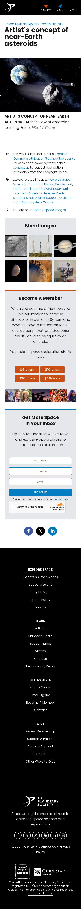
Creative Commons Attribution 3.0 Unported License (44, 156)
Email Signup (40, 695)
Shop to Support (40, 746)
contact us (21, 167)
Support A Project (40, 739)
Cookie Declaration (40, 893)
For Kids (40, 607)
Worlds (48, 202)
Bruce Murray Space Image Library (34, 24)
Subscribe (40, 492)
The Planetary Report (40, 666)
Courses (40, 659)
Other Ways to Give (40, 761)
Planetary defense (41, 193)
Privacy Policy (60, 499)
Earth (17, 189)
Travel (40, 754)
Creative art (63, 184)
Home (37, 210)
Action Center (40, 687)
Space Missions (40, 584)
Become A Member (40, 702)
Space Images (55, 210)
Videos (40, 651)
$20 (27, 378)
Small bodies (35, 198)
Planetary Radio (40, 636)
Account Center (23, 846)
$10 (52, 369)
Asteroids (54, 179)
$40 (52, 378)
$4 (27, 369)
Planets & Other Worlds (40, 577)
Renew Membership (40, 731)
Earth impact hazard (37, 189)
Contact (40, 710)
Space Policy (40, 600)
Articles (40, 628)
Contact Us (47, 846)
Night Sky (40, 592)
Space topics (56, 198)
